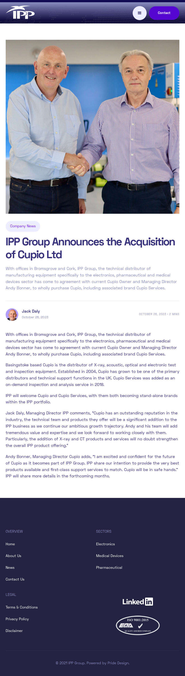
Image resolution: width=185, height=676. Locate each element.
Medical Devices (109, 556)
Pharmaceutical (109, 567)
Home (10, 544)
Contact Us (15, 579)
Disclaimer (14, 631)
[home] (20, 13)
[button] (140, 13)
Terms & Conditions (22, 607)
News (10, 567)
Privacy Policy (17, 619)
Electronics (105, 544)
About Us (13, 556)
